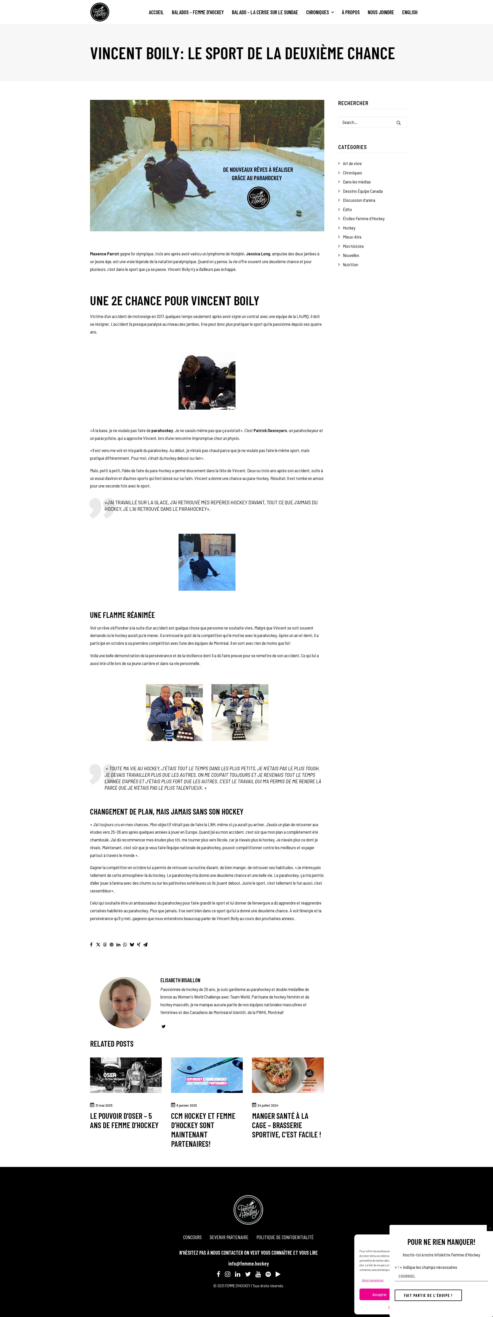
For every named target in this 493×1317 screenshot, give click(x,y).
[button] (490, 1228)
